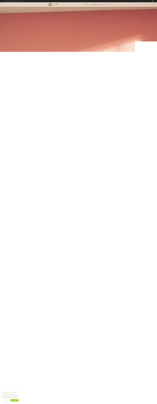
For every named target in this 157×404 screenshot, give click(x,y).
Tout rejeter (6, 400)
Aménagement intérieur (101, 4)
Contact (107, 4)
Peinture (87, 4)
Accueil (83, 4)
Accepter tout (14, 400)
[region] (11, 396)
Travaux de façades (93, 4)
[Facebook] (152, 1)
